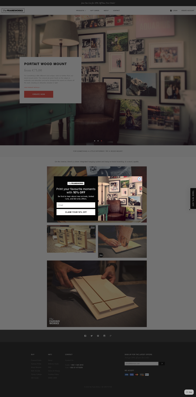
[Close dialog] (139, 179)
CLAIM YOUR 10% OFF (76, 212)
